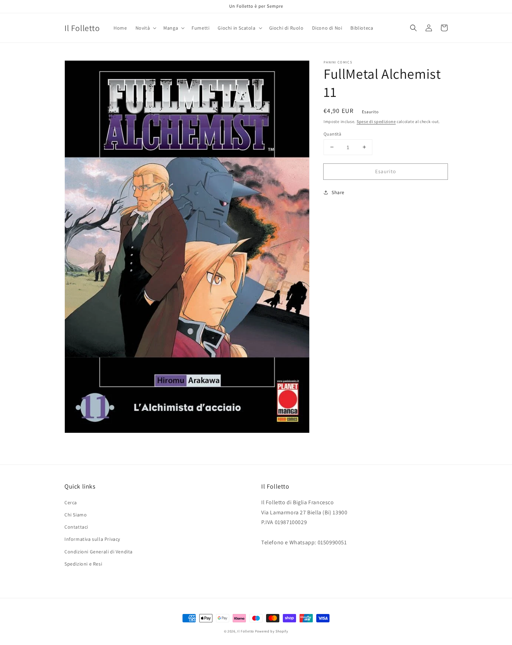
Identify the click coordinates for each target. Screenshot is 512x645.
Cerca (70, 502)
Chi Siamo (75, 515)
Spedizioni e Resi (83, 564)
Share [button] (338, 192)
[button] (145, 28)
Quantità (332, 134)
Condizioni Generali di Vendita (98, 551)
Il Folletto (245, 631)
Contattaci (76, 527)
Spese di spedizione (376, 121)
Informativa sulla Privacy (92, 539)
